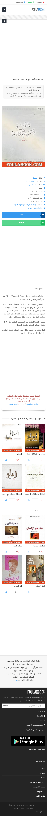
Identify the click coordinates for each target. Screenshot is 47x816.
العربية (35, 178)
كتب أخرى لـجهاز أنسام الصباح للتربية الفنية (28, 418)
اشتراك (5, 705)
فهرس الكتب (40, 796)
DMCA (43, 777)
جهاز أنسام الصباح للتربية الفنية (25, 204)
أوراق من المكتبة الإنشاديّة (35, 454)
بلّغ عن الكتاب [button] (31, 404)
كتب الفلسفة (30, 181)
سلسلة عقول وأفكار (35, 208)
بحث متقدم (19, 2)
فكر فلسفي (33, 184)
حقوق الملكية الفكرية (37, 782)
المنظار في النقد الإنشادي (35, 494)
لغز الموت (18, 586)
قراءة (21, 222)
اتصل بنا (41, 711)
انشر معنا (40, 716)
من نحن (42, 773)
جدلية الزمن (17, 546)
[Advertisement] (23, 50)
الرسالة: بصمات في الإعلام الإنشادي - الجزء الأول (12, 494)
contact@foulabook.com (34, 725)
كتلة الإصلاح (40, 586)
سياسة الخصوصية (39, 786)
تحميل (21, 215)
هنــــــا (15, 680)
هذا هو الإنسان (39, 546)
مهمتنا (39, 2)
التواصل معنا (13, 404)
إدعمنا (41, 720)
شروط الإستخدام (39, 791)
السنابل (19, 454)
